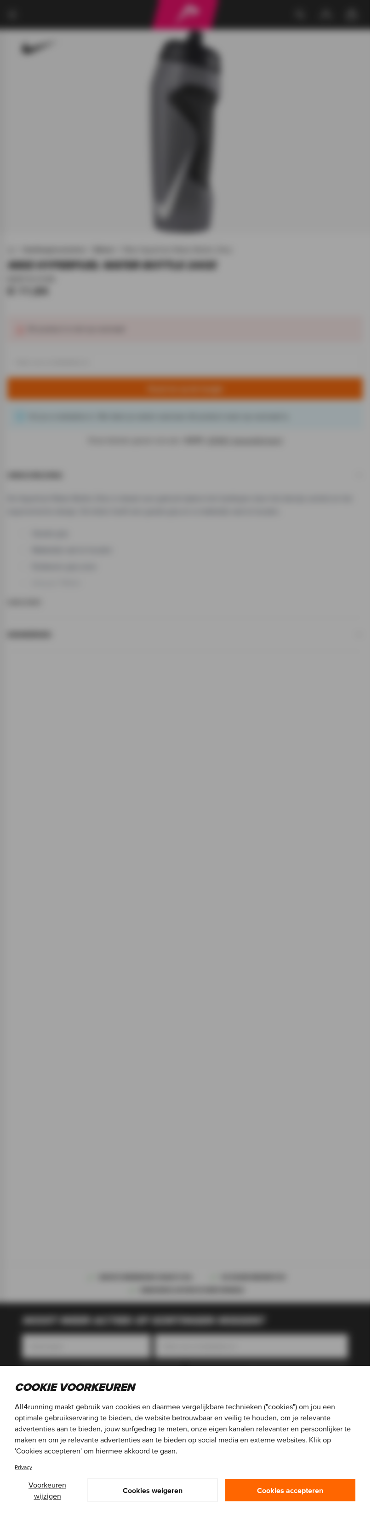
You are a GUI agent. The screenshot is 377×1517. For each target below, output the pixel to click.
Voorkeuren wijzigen (47, 1490)
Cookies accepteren (290, 1490)
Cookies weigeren (153, 1490)
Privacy (23, 1467)
